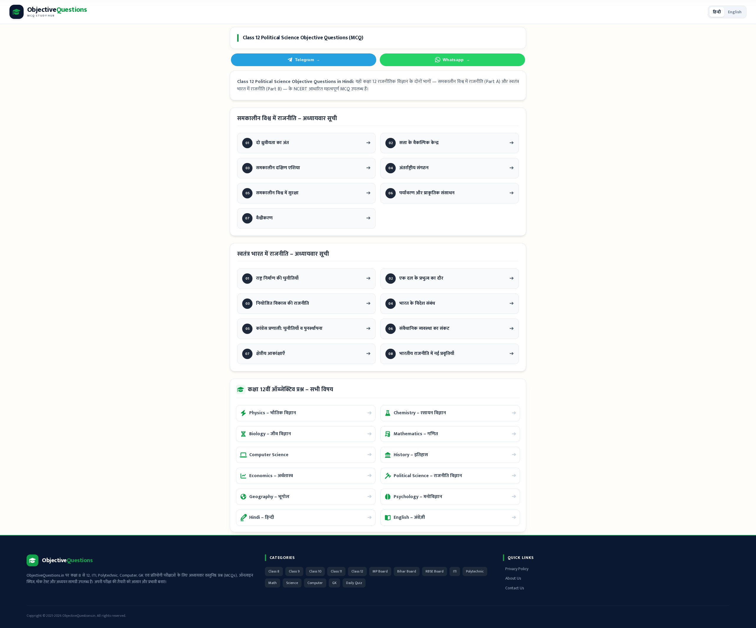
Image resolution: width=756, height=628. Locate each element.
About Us (513, 578)
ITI (455, 571)
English (735, 12)
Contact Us (514, 588)
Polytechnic (475, 571)
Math (272, 583)
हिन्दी (717, 12)
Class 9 (294, 571)
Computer (315, 583)
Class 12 (357, 571)
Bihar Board (406, 571)
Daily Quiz (354, 583)
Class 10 (315, 571)
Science (292, 583)
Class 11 (336, 571)
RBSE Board (435, 571)
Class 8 (273, 571)
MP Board (380, 571)
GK (334, 583)
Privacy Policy (516, 568)
